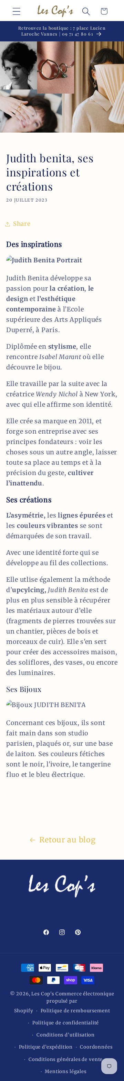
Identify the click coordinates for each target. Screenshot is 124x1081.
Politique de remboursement (75, 1011)
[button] (17, 11)
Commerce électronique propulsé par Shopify (64, 1002)
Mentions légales (65, 1071)
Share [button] (22, 224)
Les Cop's (43, 994)
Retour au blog (67, 839)
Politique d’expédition (46, 1047)
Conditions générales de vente (66, 1059)
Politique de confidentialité (65, 1023)
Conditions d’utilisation (66, 1035)
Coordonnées (96, 1047)
